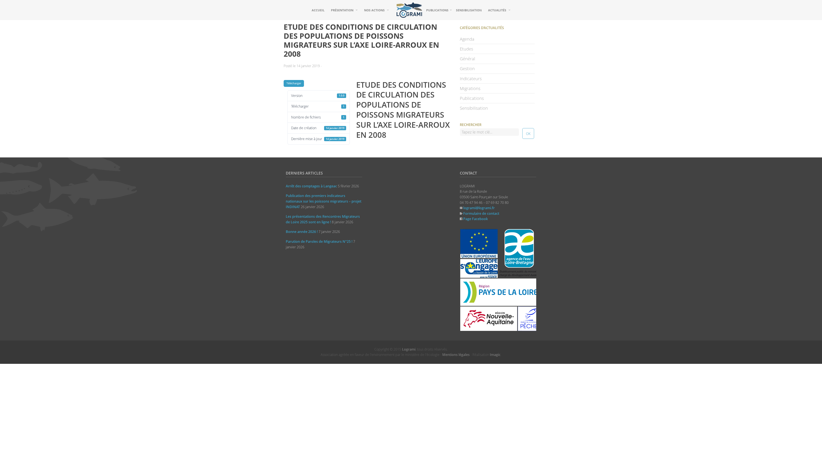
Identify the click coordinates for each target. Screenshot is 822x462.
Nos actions (374, 10)
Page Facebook (475, 218)
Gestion (467, 68)
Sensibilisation (469, 10)
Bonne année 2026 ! (302, 231)
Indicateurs (471, 78)
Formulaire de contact (481, 213)
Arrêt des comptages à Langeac (311, 186)
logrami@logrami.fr (479, 208)
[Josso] (409, 9)
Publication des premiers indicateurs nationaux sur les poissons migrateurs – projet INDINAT (323, 201)
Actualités (497, 10)
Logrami (408, 349)
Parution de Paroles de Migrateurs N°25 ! (319, 241)
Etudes (466, 49)
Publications (437, 10)
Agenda (467, 39)
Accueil (318, 10)
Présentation (342, 10)
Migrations (470, 88)
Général (467, 59)
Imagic (495, 354)
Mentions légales (456, 354)
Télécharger (293, 83)
